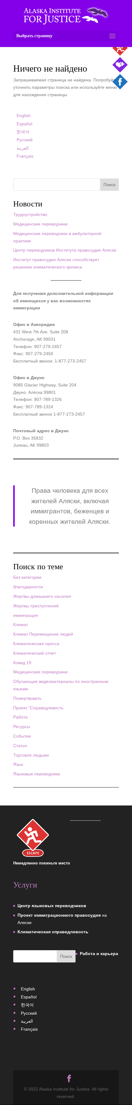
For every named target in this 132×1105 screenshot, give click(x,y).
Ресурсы (21, 726)
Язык (18, 764)
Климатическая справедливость (52, 931)
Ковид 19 (22, 662)
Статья (20, 745)
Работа (20, 717)
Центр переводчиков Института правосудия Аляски (64, 250)
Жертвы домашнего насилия (42, 596)
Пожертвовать (27, 698)
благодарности (28, 586)
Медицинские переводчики (40, 223)
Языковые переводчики (36, 773)
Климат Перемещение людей (43, 634)
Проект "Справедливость (38, 707)
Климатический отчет (34, 653)
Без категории (27, 577)
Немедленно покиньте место (41, 863)
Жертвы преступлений (36, 605)
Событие (22, 736)
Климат (20, 624)
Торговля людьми (31, 755)
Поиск (109, 184)
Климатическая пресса (36, 643)
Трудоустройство (30, 214)
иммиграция (25, 615)
